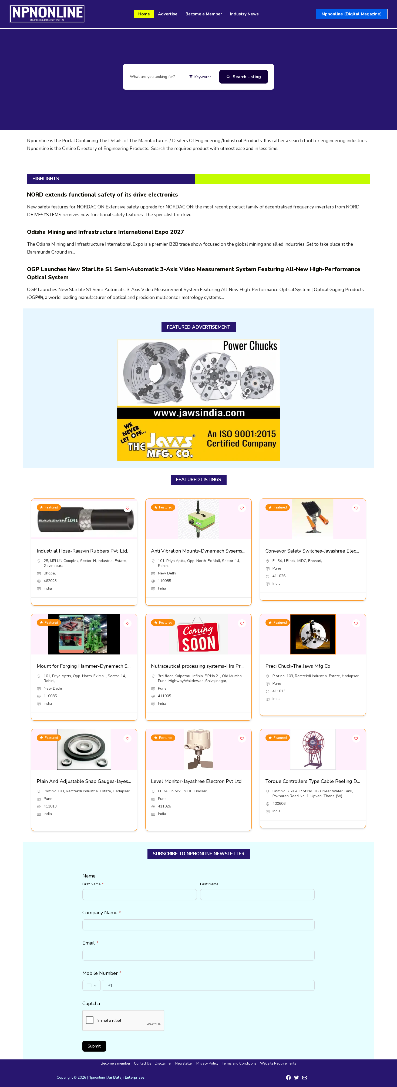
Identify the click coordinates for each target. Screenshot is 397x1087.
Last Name (209, 884)
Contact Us (142, 1063)
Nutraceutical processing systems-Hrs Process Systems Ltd (216, 666)
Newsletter (184, 1063)
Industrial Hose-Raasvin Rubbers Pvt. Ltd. (82, 551)
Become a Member (204, 14)
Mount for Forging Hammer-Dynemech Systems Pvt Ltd (98, 666)
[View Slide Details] (198, 400)
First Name (92, 884)
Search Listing (247, 76)
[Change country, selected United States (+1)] (91, 985)
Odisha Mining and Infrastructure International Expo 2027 (105, 232)
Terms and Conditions (239, 1063)
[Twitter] (296, 1077)
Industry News (244, 14)
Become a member (115, 1063)
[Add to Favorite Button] (127, 508)
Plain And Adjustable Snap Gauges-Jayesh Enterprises (97, 781)
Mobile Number (101, 973)
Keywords (202, 76)
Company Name (101, 912)
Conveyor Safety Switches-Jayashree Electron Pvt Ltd (323, 551)
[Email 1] (304, 1077)
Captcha (91, 1003)
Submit (94, 1046)
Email (90, 943)
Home (144, 14)
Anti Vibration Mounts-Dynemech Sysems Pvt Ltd (205, 551)
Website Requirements (278, 1063)
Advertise (167, 14)
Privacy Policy (207, 1063)
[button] (352, 14)
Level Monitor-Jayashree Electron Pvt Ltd (196, 781)
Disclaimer (163, 1063)
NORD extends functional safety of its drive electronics (102, 194)
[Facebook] (288, 1077)
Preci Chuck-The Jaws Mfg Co (297, 666)
